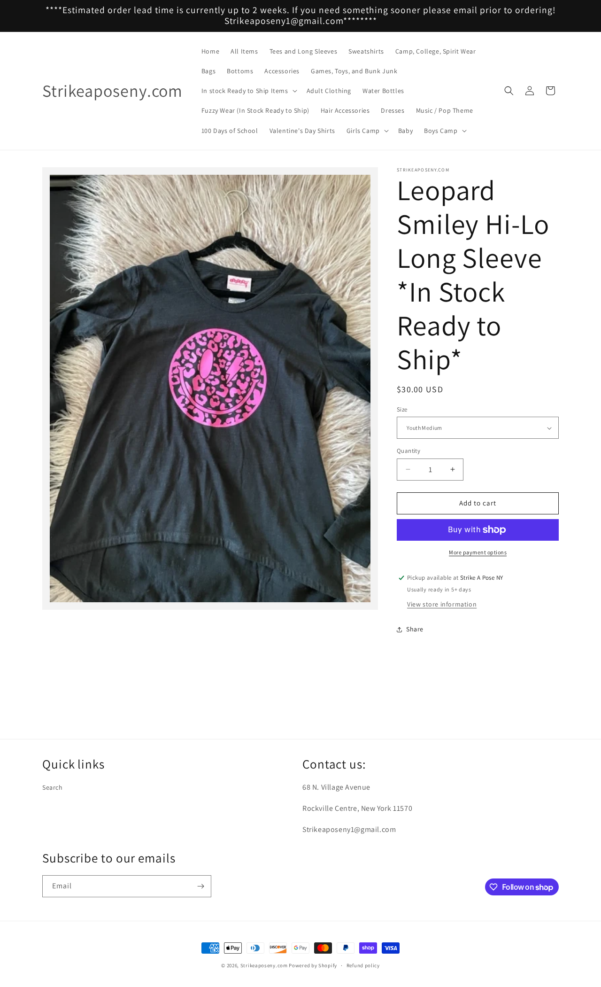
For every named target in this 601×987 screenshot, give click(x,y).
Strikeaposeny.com (264, 965)
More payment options (478, 552)
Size (402, 409)
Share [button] (415, 629)
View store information (442, 604)
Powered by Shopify (313, 965)
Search (52, 787)
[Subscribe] (200, 886)
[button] (248, 91)
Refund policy (363, 965)
